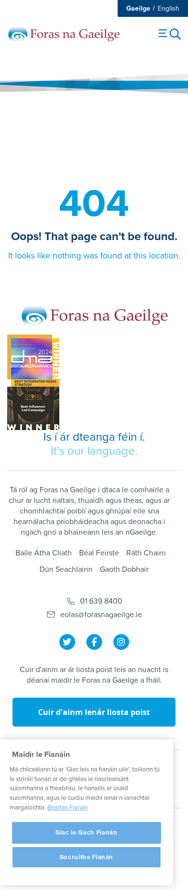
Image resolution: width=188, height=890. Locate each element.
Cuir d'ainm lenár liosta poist (94, 712)
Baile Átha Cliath (43, 553)
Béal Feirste (99, 553)
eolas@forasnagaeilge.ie (101, 615)
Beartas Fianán (67, 807)
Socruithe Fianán (87, 857)
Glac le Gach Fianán (86, 832)
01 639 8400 (101, 601)
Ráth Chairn (146, 553)
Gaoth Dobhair (124, 569)
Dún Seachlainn (66, 569)
